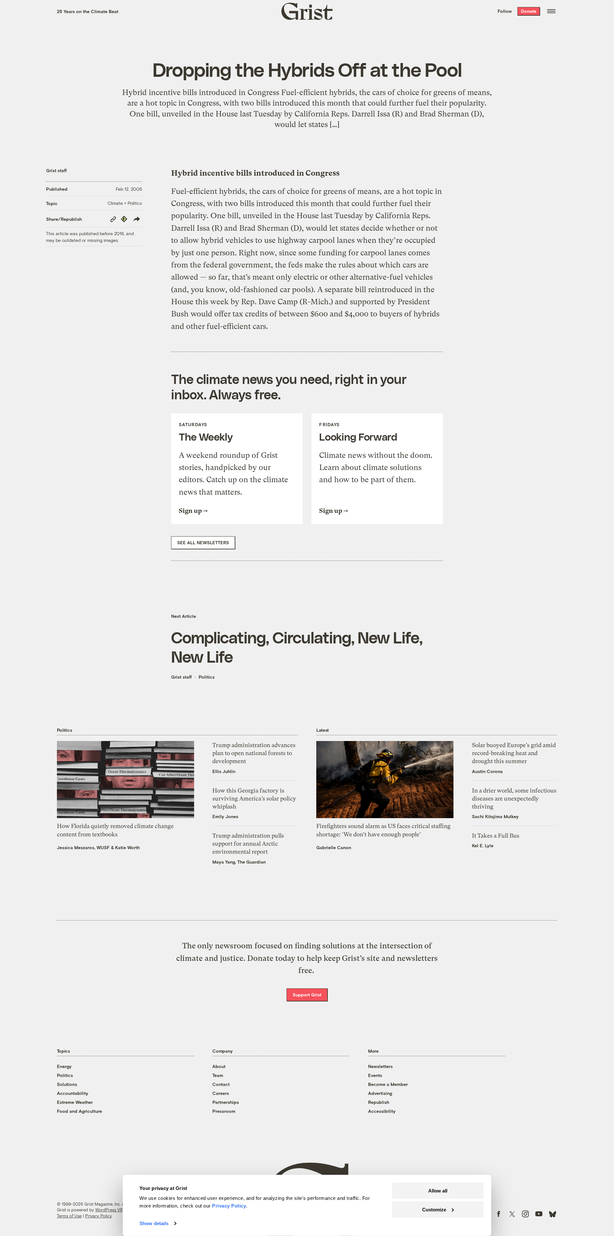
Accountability (72, 1093)
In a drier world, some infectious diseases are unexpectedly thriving (514, 798)
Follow (505, 11)
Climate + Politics (124, 203)
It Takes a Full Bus (495, 835)
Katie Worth (127, 847)
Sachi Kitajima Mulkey (495, 816)
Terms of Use (69, 1215)
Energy (64, 1066)
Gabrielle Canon (333, 847)
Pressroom (223, 1111)
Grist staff (56, 170)
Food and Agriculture (79, 1111)
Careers (220, 1093)
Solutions (67, 1084)
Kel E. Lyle (482, 845)
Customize (434, 1209)
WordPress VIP (109, 1209)
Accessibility (382, 1111)
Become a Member (388, 1084)
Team (217, 1075)
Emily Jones (225, 816)
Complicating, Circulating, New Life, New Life (296, 646)
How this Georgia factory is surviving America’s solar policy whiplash (254, 798)
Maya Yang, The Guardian (239, 862)
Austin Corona (487, 771)
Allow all (437, 1190)
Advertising (380, 1093)
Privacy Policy (98, 1215)
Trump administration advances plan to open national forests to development (253, 753)
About (218, 1066)
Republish (378, 1102)
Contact (221, 1084)
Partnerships (225, 1102)
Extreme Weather (75, 1102)
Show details (154, 1223)
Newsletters (380, 1066)
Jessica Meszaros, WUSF (83, 847)
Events (375, 1075)
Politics (207, 677)
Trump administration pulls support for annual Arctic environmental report (248, 843)
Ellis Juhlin (223, 771)
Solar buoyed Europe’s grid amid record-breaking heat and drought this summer (514, 753)
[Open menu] (551, 11)
